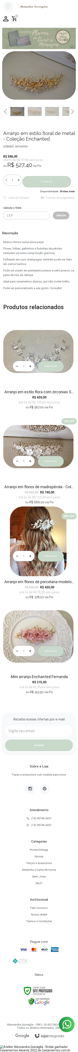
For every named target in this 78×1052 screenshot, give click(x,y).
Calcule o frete (12, 207)
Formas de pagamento (60, 197)
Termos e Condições (39, 921)
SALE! (39, 883)
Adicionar (50, 366)
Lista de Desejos (18, 197)
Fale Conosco (39, 907)
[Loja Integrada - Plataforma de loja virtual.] (49, 1036)
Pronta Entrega (39, 849)
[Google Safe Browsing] (39, 1001)
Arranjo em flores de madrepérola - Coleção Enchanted (39, 487)
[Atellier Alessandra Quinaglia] (33, 6)
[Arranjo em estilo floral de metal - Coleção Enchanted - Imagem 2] (35, 111)
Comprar (46, 181)
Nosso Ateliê (39, 914)
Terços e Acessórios (39, 863)
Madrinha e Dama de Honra (39, 869)
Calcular (61, 215)
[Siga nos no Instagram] (30, 789)
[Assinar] (39, 745)
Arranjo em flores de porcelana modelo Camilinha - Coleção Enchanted (39, 581)
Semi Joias (39, 876)
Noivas (39, 856)
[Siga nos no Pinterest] (44, 789)
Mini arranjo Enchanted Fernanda (39, 676)
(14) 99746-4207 (41, 818)
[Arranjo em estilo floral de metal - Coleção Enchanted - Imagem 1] (17, 111)
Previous (5, 111)
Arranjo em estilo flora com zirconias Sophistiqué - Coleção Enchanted (39, 392)
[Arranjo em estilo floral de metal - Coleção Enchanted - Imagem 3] (52, 111)
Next (72, 110)
